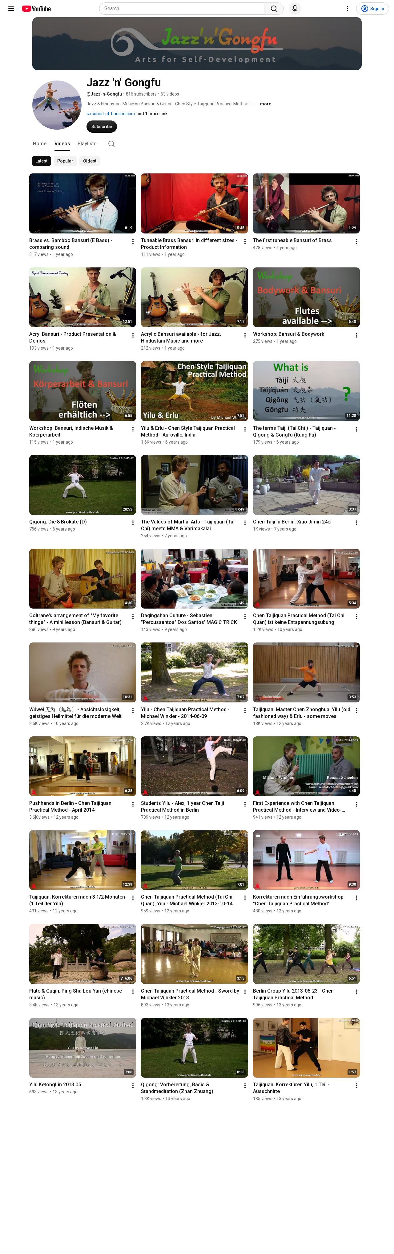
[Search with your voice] (295, 8)
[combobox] (183, 8)
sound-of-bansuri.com (113, 113)
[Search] (274, 8)
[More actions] (133, 241)
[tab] (39, 143)
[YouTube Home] (36, 8)
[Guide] (11, 8)
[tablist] (197, 143)
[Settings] (347, 8)
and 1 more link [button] (151, 113)
